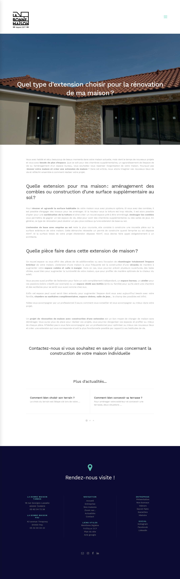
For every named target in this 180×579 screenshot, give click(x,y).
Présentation (142, 499)
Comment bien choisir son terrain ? (52, 397)
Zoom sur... (90, 510)
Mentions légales (90, 525)
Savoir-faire (143, 509)
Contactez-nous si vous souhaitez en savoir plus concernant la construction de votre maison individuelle (90, 351)
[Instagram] (88, 553)
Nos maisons (90, 507)
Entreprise (90, 504)
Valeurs (143, 505)
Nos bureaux (142, 502)
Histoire (143, 515)
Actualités (90, 513)
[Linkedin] (98, 553)
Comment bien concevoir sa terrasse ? (118, 397)
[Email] (82, 553)
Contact (90, 516)
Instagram (143, 524)
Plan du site (90, 531)
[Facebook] (93, 553)
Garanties (143, 512)
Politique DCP (90, 528)
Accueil (90, 500)
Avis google (90, 535)
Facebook (143, 527)
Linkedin (142, 530)
